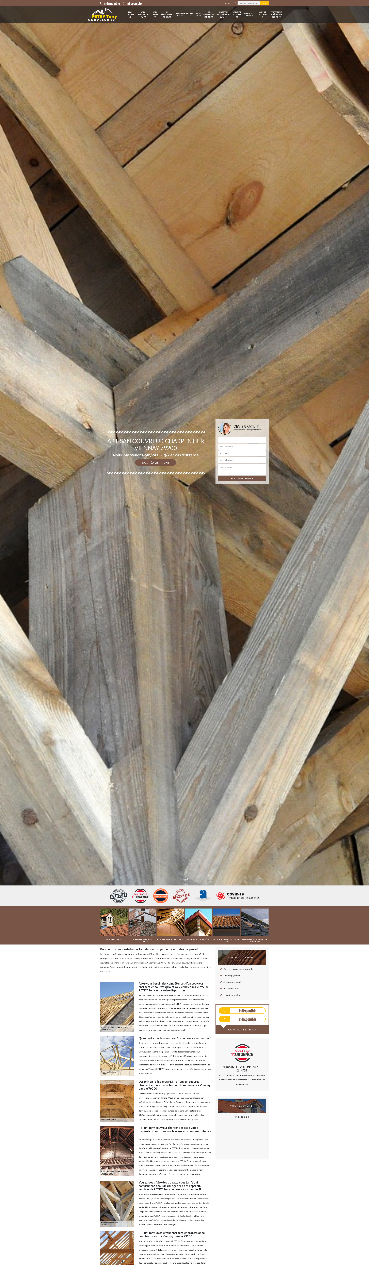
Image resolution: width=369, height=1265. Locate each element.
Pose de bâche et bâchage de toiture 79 (276, 14)
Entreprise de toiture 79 (248, 14)
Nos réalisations (155, 462)
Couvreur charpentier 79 (262, 14)
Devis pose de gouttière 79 (195, 14)
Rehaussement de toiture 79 (181, 14)
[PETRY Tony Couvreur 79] (102, 14)
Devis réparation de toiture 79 (166, 14)
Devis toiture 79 (155, 14)
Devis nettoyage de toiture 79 (208, 14)
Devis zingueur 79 (130, 14)
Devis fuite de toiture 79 (237, 14)
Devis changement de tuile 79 (142, 14)
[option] (184, 506)
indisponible (111, 3)
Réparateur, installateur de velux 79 (223, 14)
